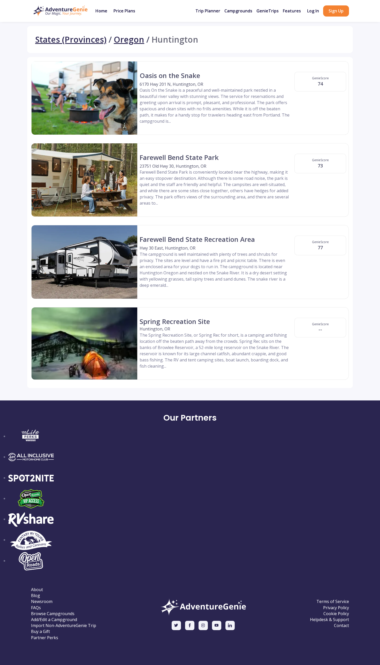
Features (292, 11)
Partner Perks (44, 637)
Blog (35, 595)
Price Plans (124, 11)
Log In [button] (313, 11)
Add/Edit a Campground (54, 619)
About (37, 589)
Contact (341, 625)
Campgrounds (238, 11)
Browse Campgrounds (52, 613)
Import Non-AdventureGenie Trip (63, 625)
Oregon (129, 39)
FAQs (36, 607)
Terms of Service (332, 601)
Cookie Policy (336, 613)
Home (101, 11)
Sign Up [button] (336, 11)
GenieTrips (267, 11)
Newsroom (41, 601)
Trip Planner (207, 11)
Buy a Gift (40, 631)
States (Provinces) (71, 39)
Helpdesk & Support (329, 619)
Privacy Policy (336, 607)
